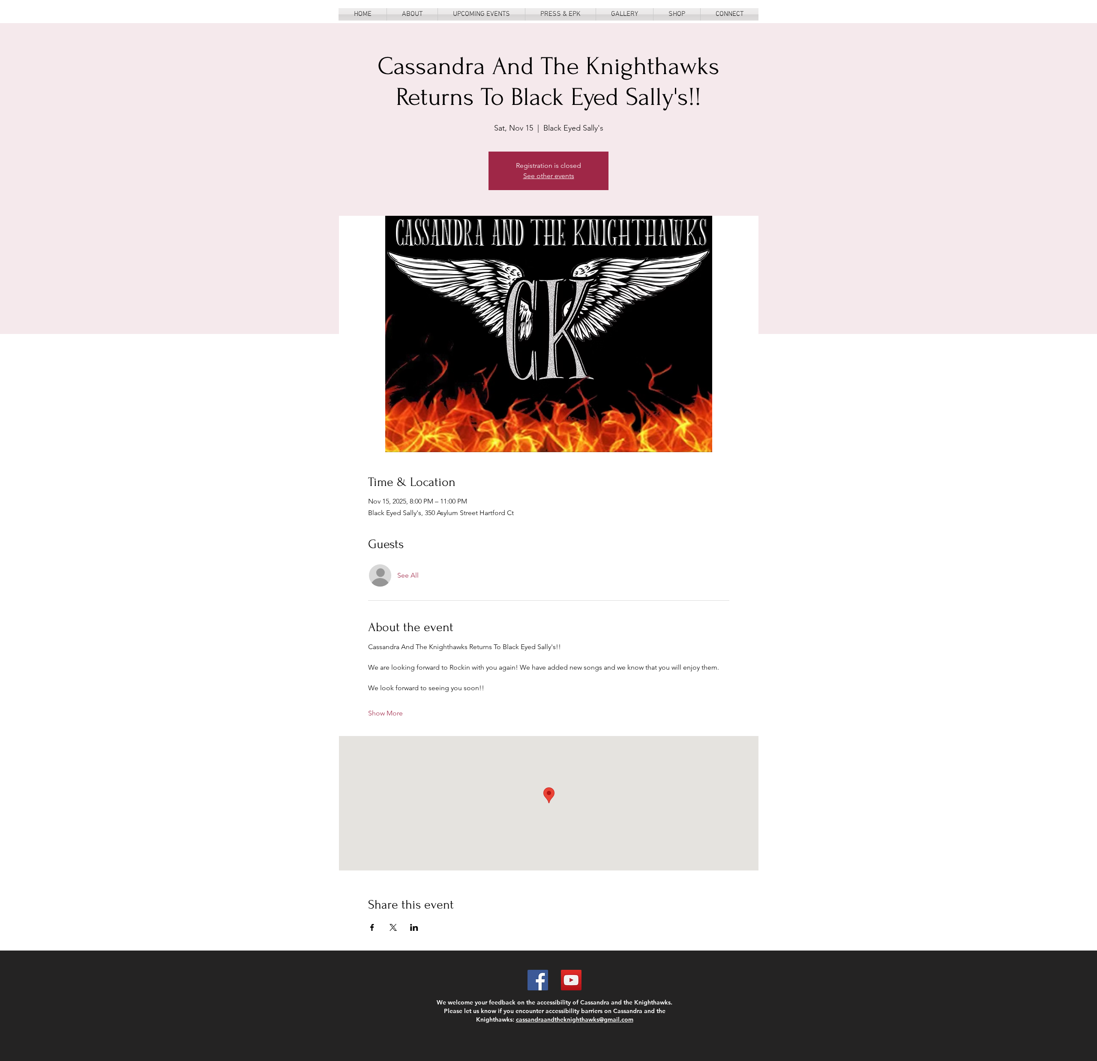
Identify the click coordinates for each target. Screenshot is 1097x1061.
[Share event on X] (393, 927)
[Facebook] (538, 980)
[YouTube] (571, 980)
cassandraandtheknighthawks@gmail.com (574, 1019)
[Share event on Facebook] (372, 927)
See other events (548, 176)
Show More (385, 713)
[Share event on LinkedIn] (414, 927)
